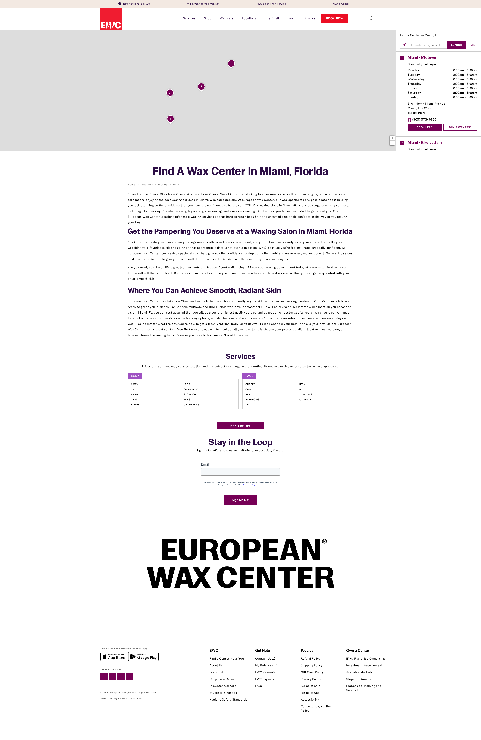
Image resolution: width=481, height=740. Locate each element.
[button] (371, 18)
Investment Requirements (365, 665)
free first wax (187, 329)
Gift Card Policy (312, 672)
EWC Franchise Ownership (365, 659)
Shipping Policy (312, 665)
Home (132, 184)
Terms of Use (310, 693)
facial (248, 324)
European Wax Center (122, 692)
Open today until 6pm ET (424, 64)
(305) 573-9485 (424, 119)
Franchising (217, 672)
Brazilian (223, 324)
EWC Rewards (265, 672)
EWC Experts (264, 679)
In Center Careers (222, 686)
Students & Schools (223, 693)
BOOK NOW (335, 18)
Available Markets (359, 672)
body (234, 324)
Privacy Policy (311, 679)
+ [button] (392, 138)
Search (456, 45)
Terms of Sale (311, 686)
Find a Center (240, 426)
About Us (216, 665)
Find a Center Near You (226, 659)
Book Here (424, 127)
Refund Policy (311, 659)
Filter (473, 45)
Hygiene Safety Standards (228, 699)
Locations (147, 184)
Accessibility (310, 699)
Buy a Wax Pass (460, 127)
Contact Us (263, 659)
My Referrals (265, 665)
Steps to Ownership (360, 679)
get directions (417, 112)
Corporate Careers (223, 679)
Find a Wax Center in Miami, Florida (240, 172)
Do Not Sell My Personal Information (121, 698)
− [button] (392, 143)
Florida (163, 184)
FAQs (259, 686)
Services (240, 357)
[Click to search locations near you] (404, 45)
